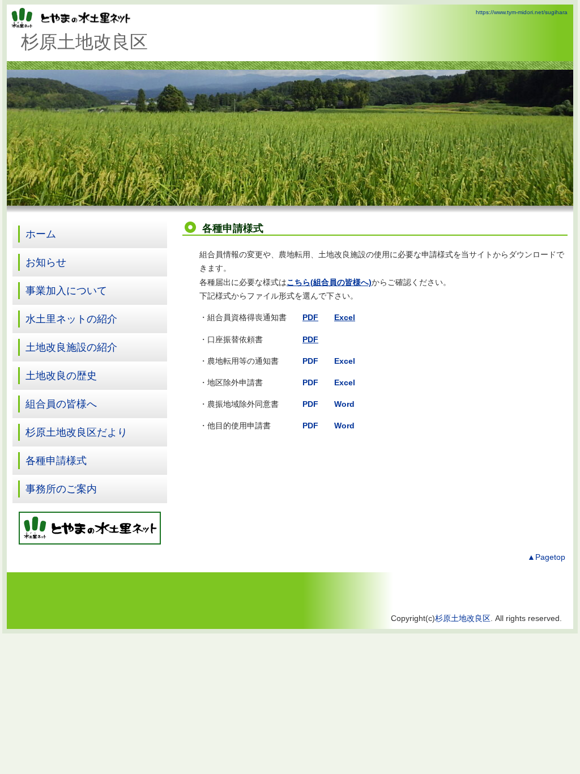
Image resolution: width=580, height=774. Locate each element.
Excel (344, 361)
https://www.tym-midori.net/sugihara (522, 12)
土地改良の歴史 (61, 375)
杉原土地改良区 (463, 618)
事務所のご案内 (61, 489)
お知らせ (45, 262)
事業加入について (66, 290)
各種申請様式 (56, 460)
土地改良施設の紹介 (71, 347)
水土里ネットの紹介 (71, 319)
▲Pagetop (546, 557)
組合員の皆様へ (61, 404)
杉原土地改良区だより (76, 432)
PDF (310, 361)
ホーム (40, 234)
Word (344, 426)
